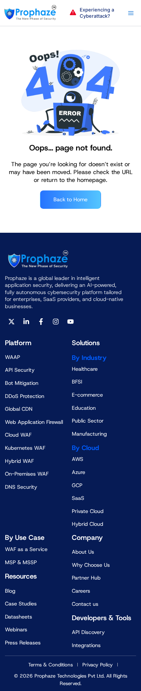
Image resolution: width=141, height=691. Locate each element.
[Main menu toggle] (131, 13)
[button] (93, 13)
